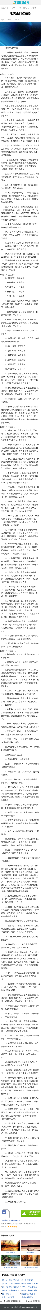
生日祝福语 (6, 1294)
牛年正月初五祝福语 (29, 1287)
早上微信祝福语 (27, 1280)
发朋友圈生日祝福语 (14, 1301)
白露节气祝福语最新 (29, 1290)
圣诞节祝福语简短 (28, 1297)
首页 (13, 8)
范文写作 (23, 8)
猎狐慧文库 (17, 1307)
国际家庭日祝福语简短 (29, 1283)
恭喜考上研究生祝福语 (10, 1290)
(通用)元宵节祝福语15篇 (11, 1283)
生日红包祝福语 (35, 1301)
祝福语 (33, 8)
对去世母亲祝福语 (28, 1294)
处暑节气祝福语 (8, 1297)
